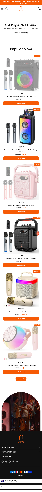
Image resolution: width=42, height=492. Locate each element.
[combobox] (21, 481)
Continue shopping (21, 33)
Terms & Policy (9, 452)
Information (8, 447)
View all (21, 379)
